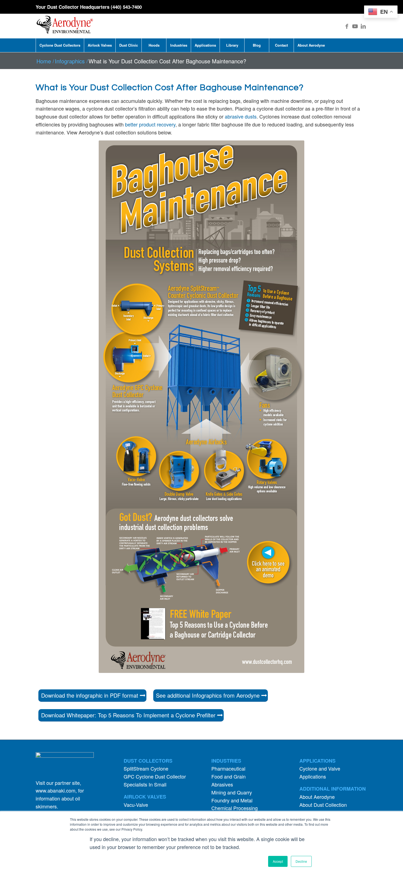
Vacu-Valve (136, 804)
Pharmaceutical (228, 768)
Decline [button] (301, 861)
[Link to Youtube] (355, 26)
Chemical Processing (234, 807)
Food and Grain (228, 776)
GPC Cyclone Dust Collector (155, 776)
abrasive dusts (241, 116)
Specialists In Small (145, 784)
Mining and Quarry (231, 792)
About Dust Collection (323, 804)
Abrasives (222, 784)
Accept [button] (278, 861)
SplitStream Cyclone (146, 768)
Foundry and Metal (231, 800)
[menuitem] (60, 45)
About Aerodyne (317, 796)
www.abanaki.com (55, 790)
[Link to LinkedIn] (363, 26)
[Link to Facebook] (347, 26)
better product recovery (149, 124)
